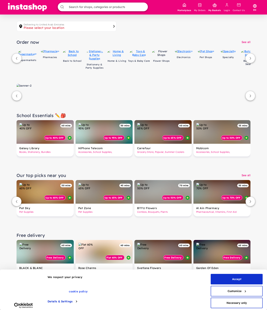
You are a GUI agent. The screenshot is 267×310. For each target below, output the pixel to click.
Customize (235, 291)
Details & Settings (60, 301)
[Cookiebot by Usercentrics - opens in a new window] (23, 305)
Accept (236, 279)
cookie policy (78, 291)
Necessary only (236, 303)
